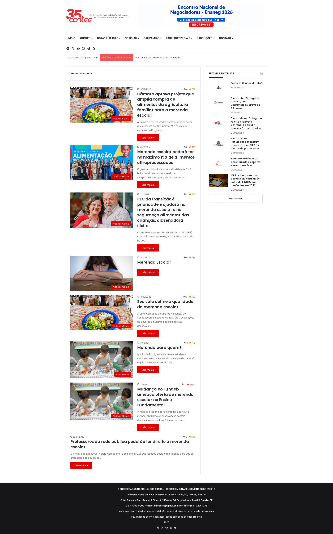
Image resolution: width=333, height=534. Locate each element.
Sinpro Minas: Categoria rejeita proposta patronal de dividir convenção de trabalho (246, 123)
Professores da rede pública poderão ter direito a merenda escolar (129, 444)
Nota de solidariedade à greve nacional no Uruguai (162, 57)
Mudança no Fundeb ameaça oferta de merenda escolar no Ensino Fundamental (165, 397)
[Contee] (97, 16)
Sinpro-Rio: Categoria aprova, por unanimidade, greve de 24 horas (245, 103)
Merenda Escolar (154, 262)
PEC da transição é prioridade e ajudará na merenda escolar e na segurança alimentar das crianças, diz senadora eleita (163, 212)
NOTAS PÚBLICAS (107, 38)
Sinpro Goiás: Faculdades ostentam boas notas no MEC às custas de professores (245, 143)
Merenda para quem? (159, 347)
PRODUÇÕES (204, 38)
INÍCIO (71, 38)
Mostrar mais (236, 198)
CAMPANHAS (151, 38)
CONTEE (85, 38)
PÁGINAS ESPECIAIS (178, 38)
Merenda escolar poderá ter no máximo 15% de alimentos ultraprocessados (166, 157)
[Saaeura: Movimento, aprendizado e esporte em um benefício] (218, 163)
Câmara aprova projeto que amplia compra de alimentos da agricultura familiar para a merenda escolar (165, 105)
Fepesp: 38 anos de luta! (246, 83)
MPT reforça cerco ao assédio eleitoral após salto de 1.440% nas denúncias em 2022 (245, 180)
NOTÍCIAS (131, 38)
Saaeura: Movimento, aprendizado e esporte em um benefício (245, 162)
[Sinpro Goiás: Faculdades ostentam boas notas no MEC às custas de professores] (218, 143)
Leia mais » (148, 137)
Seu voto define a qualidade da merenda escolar (165, 304)
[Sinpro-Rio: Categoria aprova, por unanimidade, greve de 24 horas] (218, 103)
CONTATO (225, 38)
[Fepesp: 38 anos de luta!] (218, 87)
